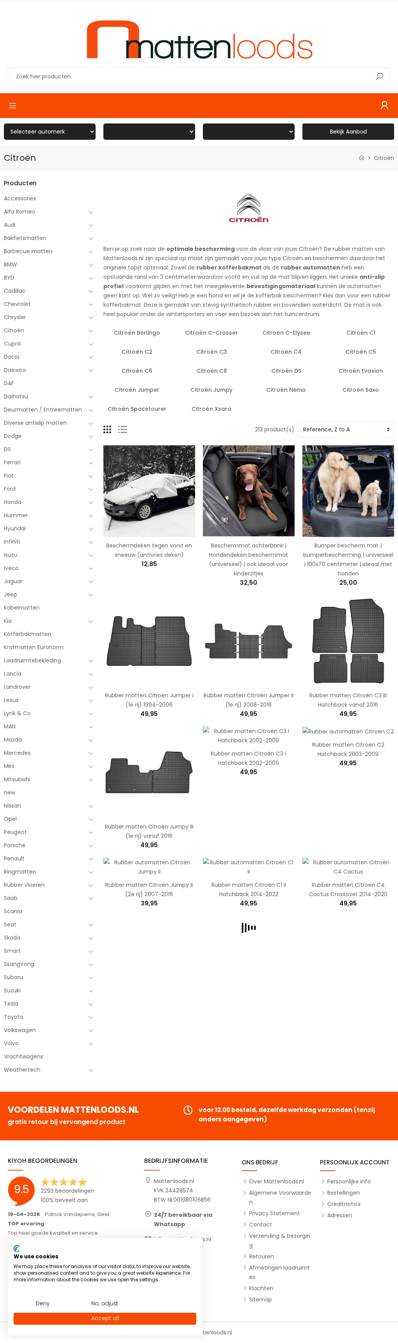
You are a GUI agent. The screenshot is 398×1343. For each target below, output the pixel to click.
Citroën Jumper (137, 390)
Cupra (12, 343)
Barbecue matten (28, 251)
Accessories (20, 198)
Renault (14, 858)
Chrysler (15, 317)
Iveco (11, 568)
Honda (12, 502)
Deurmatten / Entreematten (43, 409)
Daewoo (15, 370)
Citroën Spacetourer (137, 409)
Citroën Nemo (286, 390)
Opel (10, 819)
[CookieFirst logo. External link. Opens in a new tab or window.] (16, 1248)
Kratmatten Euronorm (34, 647)
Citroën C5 (361, 352)
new (9, 792)
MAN (10, 726)
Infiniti (12, 542)
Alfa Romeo (19, 211)
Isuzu (10, 555)
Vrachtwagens (23, 1056)
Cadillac (15, 291)
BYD (9, 277)
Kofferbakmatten (27, 634)
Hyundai (15, 528)
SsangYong (19, 964)
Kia (8, 621)
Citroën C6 (137, 371)
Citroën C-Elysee (286, 333)
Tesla (11, 1004)
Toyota (13, 1017)
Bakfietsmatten (25, 238)
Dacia (11, 357)
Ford (10, 489)
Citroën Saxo (360, 390)
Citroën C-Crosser (211, 333)
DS (7, 449)
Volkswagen (20, 1030)
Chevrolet (17, 304)
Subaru (13, 977)
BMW (10, 264)
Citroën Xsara (211, 409)
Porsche (15, 845)
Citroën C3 (211, 352)
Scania (13, 911)
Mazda (13, 740)
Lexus (11, 700)
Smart (12, 951)
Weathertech (22, 1070)
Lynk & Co (17, 713)
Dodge (13, 436)
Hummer (16, 515)
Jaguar (13, 581)
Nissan (12, 806)
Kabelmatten (22, 608)
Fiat (9, 476)
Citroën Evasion (361, 371)
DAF (9, 383)
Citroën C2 (137, 352)
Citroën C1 (360, 333)
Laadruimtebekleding (32, 660)
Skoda (12, 938)
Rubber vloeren (24, 885)
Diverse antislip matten (35, 423)
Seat (10, 924)
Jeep (10, 594)
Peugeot (15, 832)
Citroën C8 (211, 371)
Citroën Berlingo (137, 333)
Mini (9, 766)
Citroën (14, 330)
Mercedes (17, 753)
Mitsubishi (17, 779)
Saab (10, 898)
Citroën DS (286, 371)
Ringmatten (20, 872)
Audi (10, 225)
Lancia (12, 674)
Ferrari (12, 462)
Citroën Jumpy (211, 390)
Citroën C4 (286, 352)
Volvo (11, 1043)
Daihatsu (16, 396)
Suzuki (12, 990)
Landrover (17, 687)
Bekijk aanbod (348, 132)
